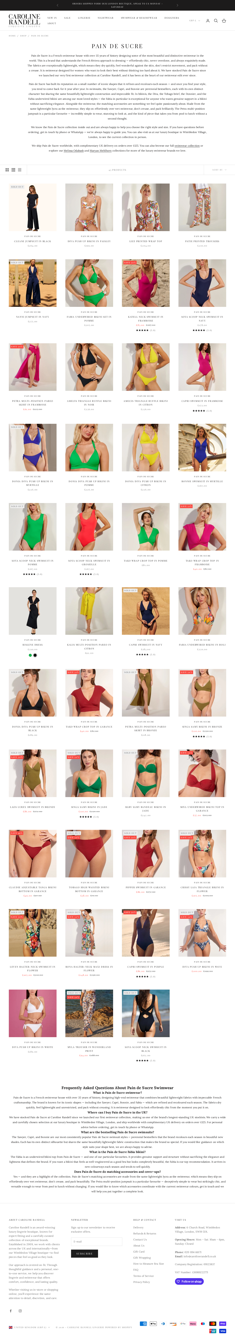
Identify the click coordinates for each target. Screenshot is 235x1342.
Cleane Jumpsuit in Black (32, 241)
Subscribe (84, 1253)
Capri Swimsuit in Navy (145, 644)
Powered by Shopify (118, 1327)
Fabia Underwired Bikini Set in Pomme (89, 318)
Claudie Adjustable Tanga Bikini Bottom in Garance (33, 889)
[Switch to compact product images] (19, 170)
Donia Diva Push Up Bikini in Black (32, 728)
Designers (171, 17)
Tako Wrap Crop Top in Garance (89, 726)
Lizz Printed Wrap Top (145, 241)
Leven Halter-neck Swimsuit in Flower (32, 968)
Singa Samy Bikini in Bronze (202, 726)
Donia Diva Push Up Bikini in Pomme (89, 483)
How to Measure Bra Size (148, 1263)
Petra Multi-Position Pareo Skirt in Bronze (145, 728)
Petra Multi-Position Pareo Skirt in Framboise (32, 402)
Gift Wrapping (142, 1257)
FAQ (135, 1269)
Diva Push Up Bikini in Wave (202, 966)
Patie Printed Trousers (202, 241)
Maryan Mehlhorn (101, 150)
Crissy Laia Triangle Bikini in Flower (202, 889)
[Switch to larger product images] (7, 170)
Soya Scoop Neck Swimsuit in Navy (202, 318)
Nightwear (105, 17)
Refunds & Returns (144, 1233)
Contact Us (140, 1239)
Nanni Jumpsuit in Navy (32, 316)
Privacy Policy (141, 1282)
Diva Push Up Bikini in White (32, 1047)
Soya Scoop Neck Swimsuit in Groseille (89, 562)
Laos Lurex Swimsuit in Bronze (32, 806)
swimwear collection (187, 145)
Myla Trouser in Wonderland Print (89, 1049)
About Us (138, 1245)
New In (52, 17)
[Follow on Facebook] (10, 1311)
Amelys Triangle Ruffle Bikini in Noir (89, 402)
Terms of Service (143, 1276)
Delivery (138, 1227)
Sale (67, 17)
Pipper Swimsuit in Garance (146, 887)
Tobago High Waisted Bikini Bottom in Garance (89, 889)
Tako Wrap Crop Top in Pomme (146, 560)
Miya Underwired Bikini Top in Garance (202, 808)
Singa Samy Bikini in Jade (89, 806)
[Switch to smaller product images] (13, 170)
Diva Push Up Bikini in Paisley (89, 241)
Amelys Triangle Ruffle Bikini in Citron (146, 402)
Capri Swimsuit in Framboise (202, 400)
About (51, 23)
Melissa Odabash (74, 150)
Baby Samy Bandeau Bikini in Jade (145, 808)
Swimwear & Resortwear (139, 17)
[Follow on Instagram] (20, 1311)
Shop (23, 36)
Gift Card (138, 1251)
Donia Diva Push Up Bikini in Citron (145, 483)
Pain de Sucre (40, 36)
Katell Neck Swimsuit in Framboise (145, 318)
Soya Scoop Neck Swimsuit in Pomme (33, 562)
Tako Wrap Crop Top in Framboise (202, 562)
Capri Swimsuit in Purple (145, 966)
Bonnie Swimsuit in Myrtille (202, 481)
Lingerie (84, 17)
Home (12, 36)
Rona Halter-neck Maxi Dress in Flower (89, 968)
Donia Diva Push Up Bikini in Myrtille (32, 483)
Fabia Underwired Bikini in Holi (202, 644)
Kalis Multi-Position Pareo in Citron (89, 646)
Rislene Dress (33, 644)
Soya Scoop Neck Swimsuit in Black (146, 1049)
